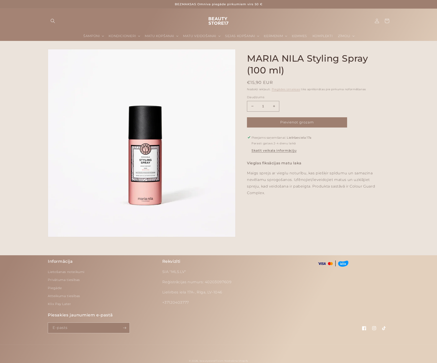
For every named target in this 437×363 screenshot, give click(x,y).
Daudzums (255, 97)
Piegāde (55, 288)
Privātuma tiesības (64, 280)
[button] (53, 21)
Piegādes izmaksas (286, 89)
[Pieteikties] (124, 328)
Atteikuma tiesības (64, 296)
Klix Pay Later (59, 304)
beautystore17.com (212, 360)
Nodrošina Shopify (236, 360)
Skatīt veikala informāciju (274, 150)
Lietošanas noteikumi (66, 272)
